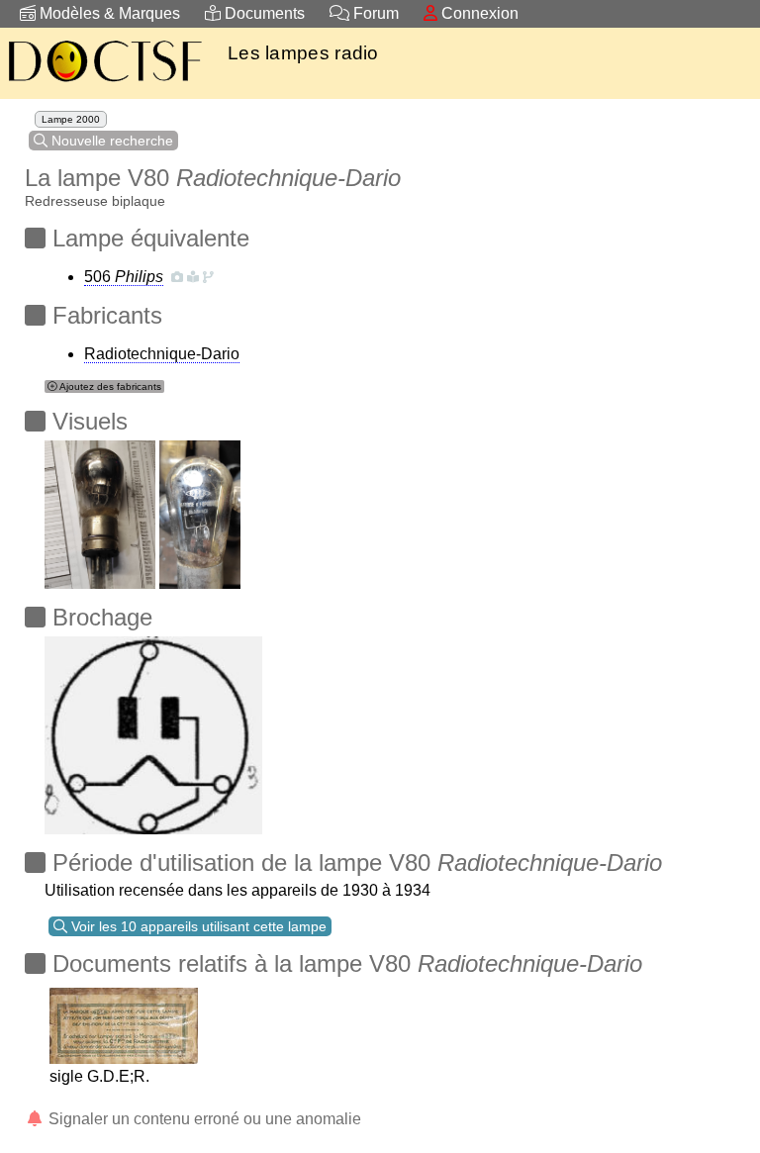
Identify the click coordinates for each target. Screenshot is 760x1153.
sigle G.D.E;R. (99, 1076)
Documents (263, 13)
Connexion (478, 13)
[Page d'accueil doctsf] (104, 84)
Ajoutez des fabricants (109, 386)
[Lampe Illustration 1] (100, 509)
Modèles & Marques (108, 13)
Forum (374, 13)
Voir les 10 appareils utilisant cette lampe (197, 926)
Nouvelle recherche (110, 140)
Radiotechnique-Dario (161, 353)
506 (123, 276)
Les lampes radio (303, 53)
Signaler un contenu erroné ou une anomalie (203, 1118)
